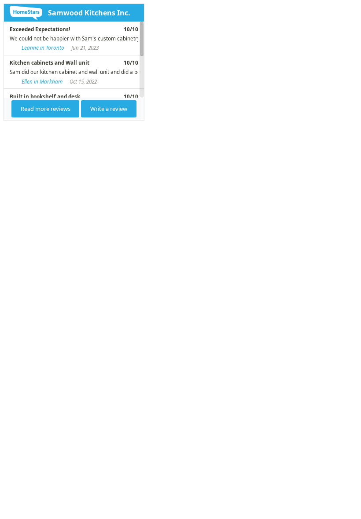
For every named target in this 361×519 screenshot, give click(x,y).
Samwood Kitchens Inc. (89, 13)
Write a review (108, 109)
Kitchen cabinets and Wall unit (49, 62)
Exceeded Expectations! (40, 29)
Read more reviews (45, 109)
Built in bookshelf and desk (45, 96)
